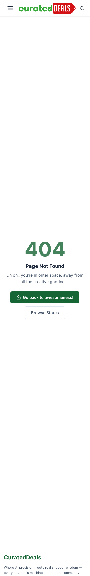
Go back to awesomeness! (48, 297)
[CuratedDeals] (47, 8)
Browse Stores (45, 312)
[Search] (82, 8)
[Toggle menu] (10, 8)
